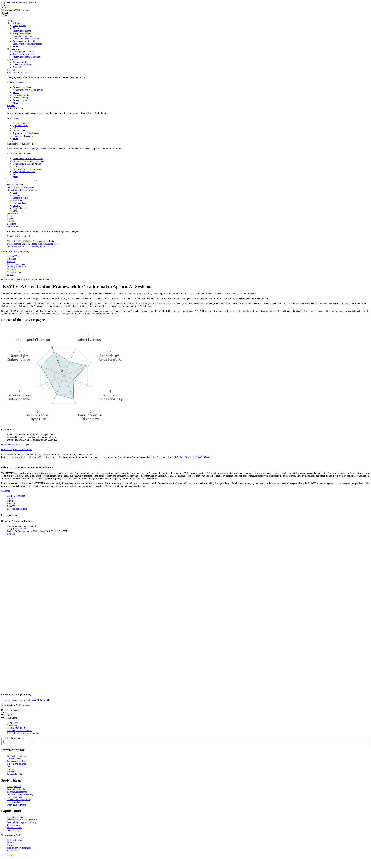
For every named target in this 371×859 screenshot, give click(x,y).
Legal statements (14, 840)
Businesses (12, 771)
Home (4, 279)
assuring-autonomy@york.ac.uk (21, 526)
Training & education (16, 266)
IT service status (14, 827)
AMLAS (11, 503)
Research (11, 70)
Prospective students (16, 756)
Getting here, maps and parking (21, 822)
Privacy (10, 842)
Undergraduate (14, 786)
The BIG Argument (16, 496)
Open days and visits (16, 805)
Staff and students (15, 184)
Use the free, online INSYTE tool (16, 449)
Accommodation (14, 802)
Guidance (11, 259)
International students (16, 761)
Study (9, 20)
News (9, 216)
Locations (11, 224)
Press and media (14, 774)
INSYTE (48, 279)
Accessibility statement (25, 2)
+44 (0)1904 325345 (16, 528)
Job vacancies (13, 825)
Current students (14, 758)
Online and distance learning (20, 794)
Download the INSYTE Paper (15, 444)
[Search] (35, 180)
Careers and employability (19, 799)
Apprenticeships (14, 797)
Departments (13, 213)
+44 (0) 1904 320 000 (17, 728)
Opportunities (13, 269)
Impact (10, 274)
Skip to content (8, 2)
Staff (9, 766)
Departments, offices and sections (22, 819)
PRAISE (11, 501)
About (10, 141)
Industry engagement (16, 264)
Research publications (17, 509)
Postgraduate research (17, 792)
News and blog (14, 272)
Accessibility (13, 850)
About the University (16, 817)
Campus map (13, 722)
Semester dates (13, 830)
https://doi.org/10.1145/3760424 (194, 457)
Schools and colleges (16, 764)
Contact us (12, 725)
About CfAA (13, 256)
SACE (10, 498)
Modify (10, 855)
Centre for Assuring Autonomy (15, 251)
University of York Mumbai (19, 730)
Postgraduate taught (16, 789)
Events (10, 218)
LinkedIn (11, 534)
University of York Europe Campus (23, 733)
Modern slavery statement (18, 848)
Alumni (10, 221)
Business (11, 105)
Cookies (10, 845)
